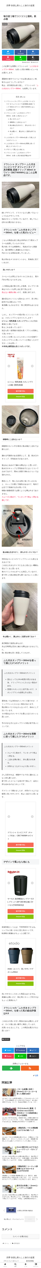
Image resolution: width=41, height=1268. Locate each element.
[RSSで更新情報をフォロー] (30, 1068)
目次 (17, 97)
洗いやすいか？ (15, 119)
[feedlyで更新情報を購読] (11, 1068)
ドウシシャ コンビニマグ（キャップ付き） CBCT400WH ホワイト (20, 835)
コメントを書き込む (20, 1236)
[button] (37, 610)
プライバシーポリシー (11, 1261)
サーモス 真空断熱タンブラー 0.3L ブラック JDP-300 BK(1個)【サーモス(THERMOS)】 (21, 902)
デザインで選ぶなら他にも (15, 149)
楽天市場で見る (20, 391)
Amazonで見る (20, 396)
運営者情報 (30, 1261)
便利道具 (6, 1039)
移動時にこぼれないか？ (18, 122)
